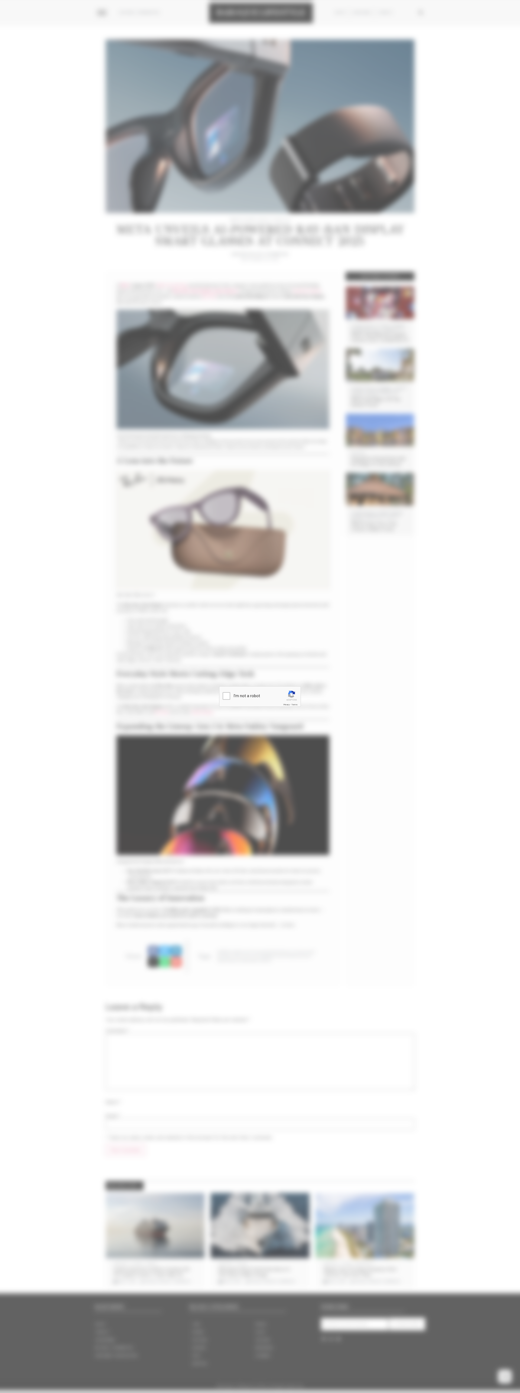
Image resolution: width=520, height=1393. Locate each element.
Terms (294, 704)
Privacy (286, 704)
